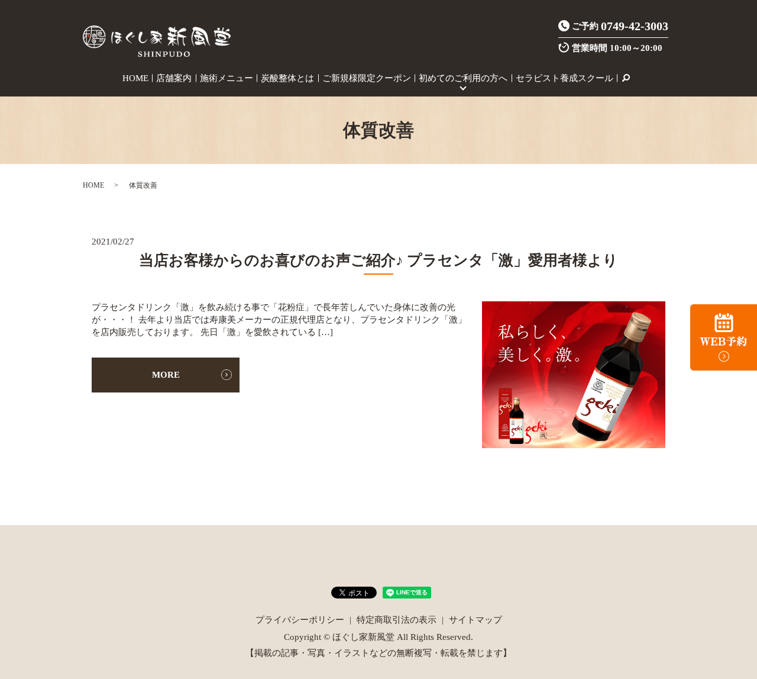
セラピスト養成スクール (564, 78)
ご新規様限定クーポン (366, 78)
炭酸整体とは (287, 78)
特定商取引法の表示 (396, 620)
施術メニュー (226, 78)
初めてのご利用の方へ (463, 78)
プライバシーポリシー (299, 620)
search (626, 78)
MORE (166, 374)
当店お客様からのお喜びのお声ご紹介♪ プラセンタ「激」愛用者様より (378, 260)
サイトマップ (475, 620)
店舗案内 (174, 78)
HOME (135, 78)
